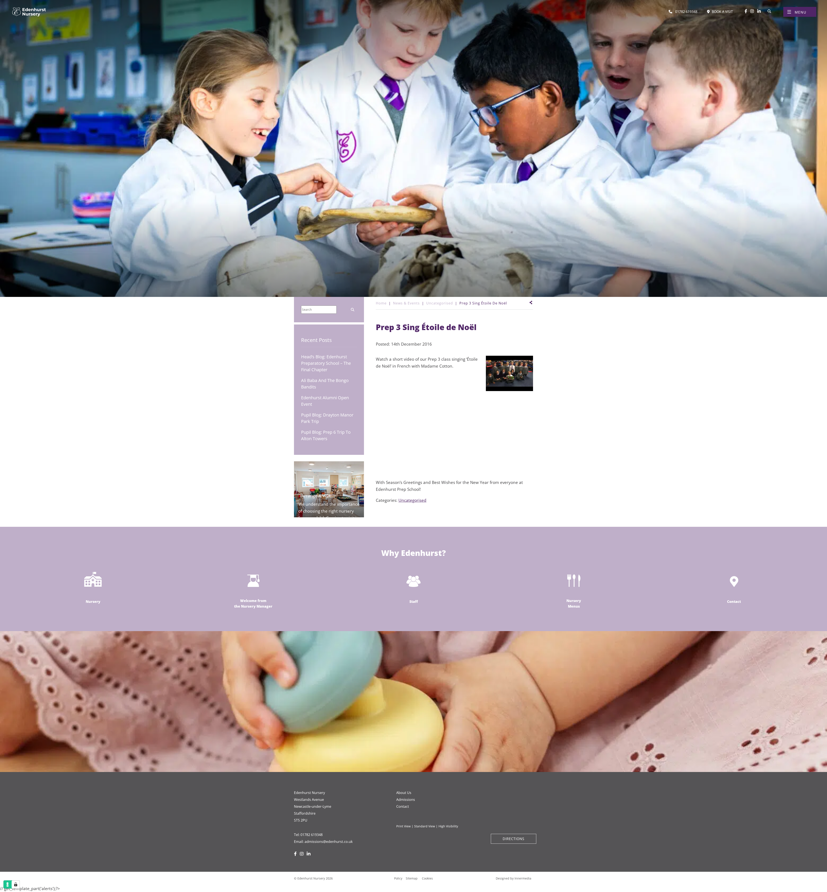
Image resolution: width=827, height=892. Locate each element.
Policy (398, 878)
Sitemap (412, 878)
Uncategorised (412, 500)
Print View (403, 826)
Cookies (427, 878)
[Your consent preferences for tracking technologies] (16, 884)
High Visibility (448, 826)
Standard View (424, 826)
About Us (403, 792)
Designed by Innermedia (513, 878)
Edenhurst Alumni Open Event (325, 401)
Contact (402, 806)
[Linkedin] (759, 11)
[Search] (769, 11)
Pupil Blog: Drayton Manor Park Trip (327, 418)
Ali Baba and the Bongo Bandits (325, 383)
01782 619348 (311, 834)
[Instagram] (752, 11)
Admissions (405, 799)
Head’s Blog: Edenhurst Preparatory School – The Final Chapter (326, 363)
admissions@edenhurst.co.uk (329, 841)
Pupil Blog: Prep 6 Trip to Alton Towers (326, 435)
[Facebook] (746, 11)
